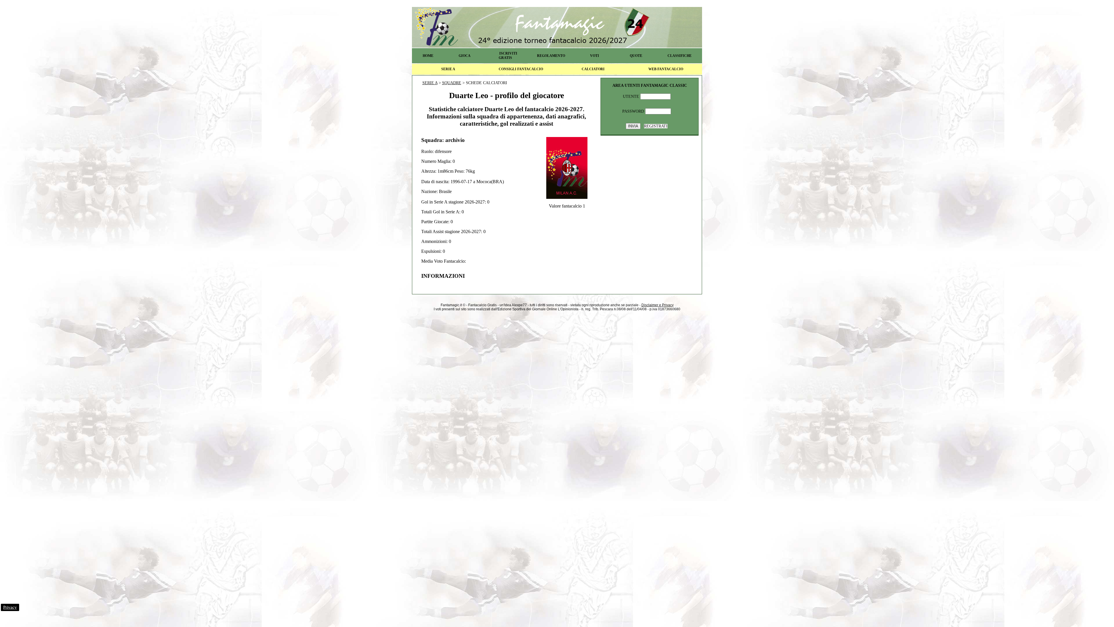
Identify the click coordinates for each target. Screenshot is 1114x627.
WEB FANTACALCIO (665, 69)
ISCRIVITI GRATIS (508, 55)
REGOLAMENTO (551, 56)
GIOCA (465, 56)
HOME (428, 56)
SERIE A (448, 69)
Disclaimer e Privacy (657, 305)
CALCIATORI (593, 69)
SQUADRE (451, 83)
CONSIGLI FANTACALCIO (521, 69)
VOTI (594, 56)
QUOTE (636, 56)
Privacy (10, 607)
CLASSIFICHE (680, 56)
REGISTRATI (656, 126)
